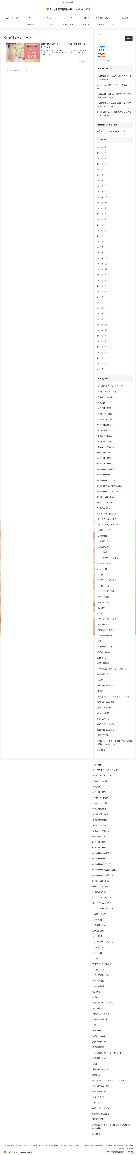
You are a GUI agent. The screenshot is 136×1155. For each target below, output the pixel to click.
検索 (99, 34)
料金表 (41, 1146)
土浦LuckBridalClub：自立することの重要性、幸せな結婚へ (114, 95)
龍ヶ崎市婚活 (118, 1146)
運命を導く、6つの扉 (125, 1148)
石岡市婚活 (98, 1146)
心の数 (25, 1146)
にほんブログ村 (103, 60)
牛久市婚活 (108, 1146)
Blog (19, 1146)
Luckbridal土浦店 (9, 1146)
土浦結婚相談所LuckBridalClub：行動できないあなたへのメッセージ (114, 104)
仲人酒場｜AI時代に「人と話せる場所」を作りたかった (64, 1146)
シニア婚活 (33, 1146)
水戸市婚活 (129, 1146)
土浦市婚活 (89, 1146)
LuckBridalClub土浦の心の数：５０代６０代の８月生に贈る (114, 113)
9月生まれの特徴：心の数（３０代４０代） (114, 87)
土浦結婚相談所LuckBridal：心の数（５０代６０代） (114, 78)
